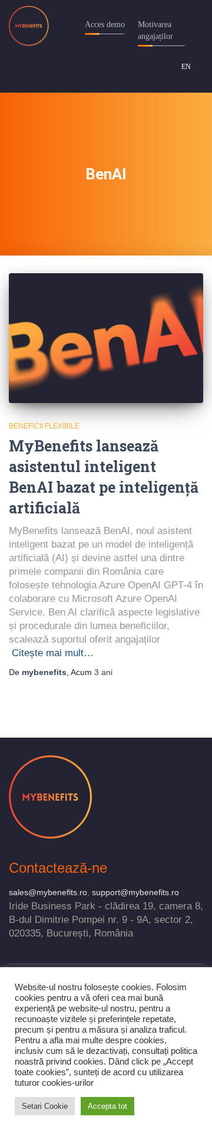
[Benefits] (33, 26)
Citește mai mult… (53, 653)
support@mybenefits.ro (135, 892)
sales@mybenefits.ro (48, 892)
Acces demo (105, 24)
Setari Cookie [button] (45, 1106)
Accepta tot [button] (107, 1106)
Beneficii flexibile (44, 426)
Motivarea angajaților (155, 30)
